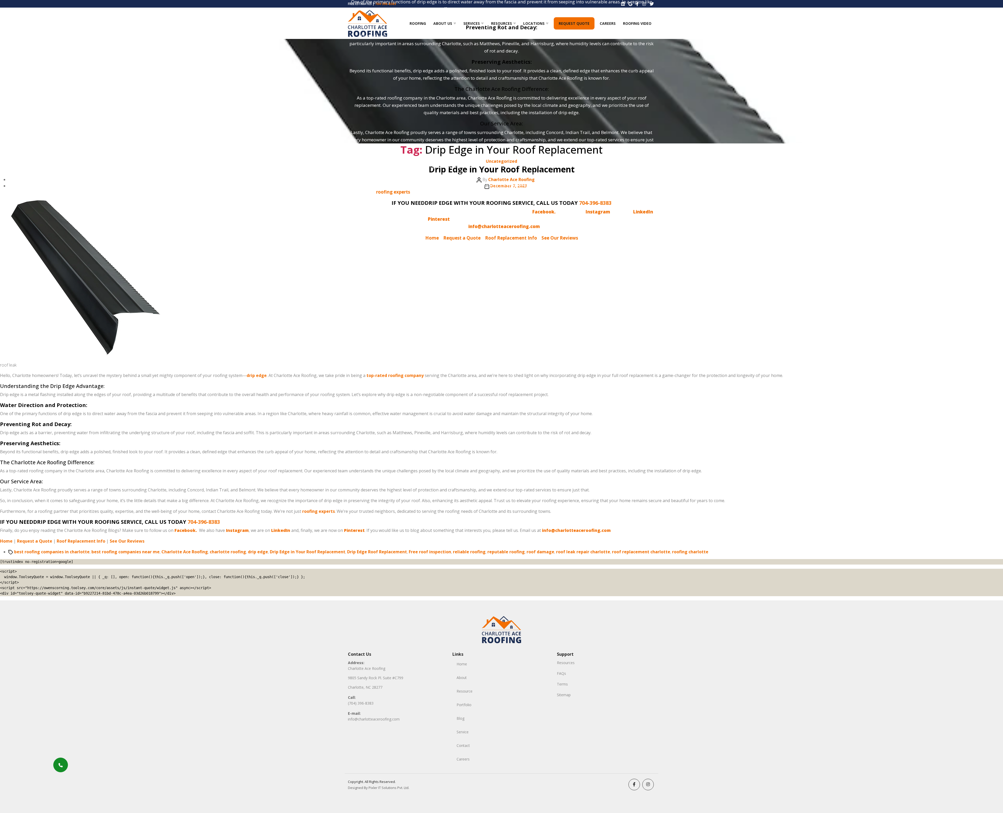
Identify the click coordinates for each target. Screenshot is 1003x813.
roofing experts (393, 192)
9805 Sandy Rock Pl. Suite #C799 (375, 677)
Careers (463, 759)
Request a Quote (462, 238)
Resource (465, 691)
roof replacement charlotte (641, 552)
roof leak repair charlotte (583, 552)
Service (463, 731)
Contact (463, 745)
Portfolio (464, 704)
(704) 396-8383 (361, 703)
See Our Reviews (559, 238)
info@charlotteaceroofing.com (374, 719)
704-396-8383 (595, 202)
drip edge (257, 375)
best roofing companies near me (125, 552)
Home (432, 238)
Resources (566, 662)
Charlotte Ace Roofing (184, 552)
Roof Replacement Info (511, 238)
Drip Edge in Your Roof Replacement (307, 552)
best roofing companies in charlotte (52, 552)
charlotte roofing (228, 552)
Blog (460, 718)
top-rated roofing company (395, 375)
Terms (562, 684)
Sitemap (564, 694)
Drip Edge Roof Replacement (377, 552)
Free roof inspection (430, 552)
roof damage (540, 552)
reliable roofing (469, 552)
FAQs (561, 673)
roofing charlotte (690, 552)
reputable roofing (506, 552)
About (462, 677)
